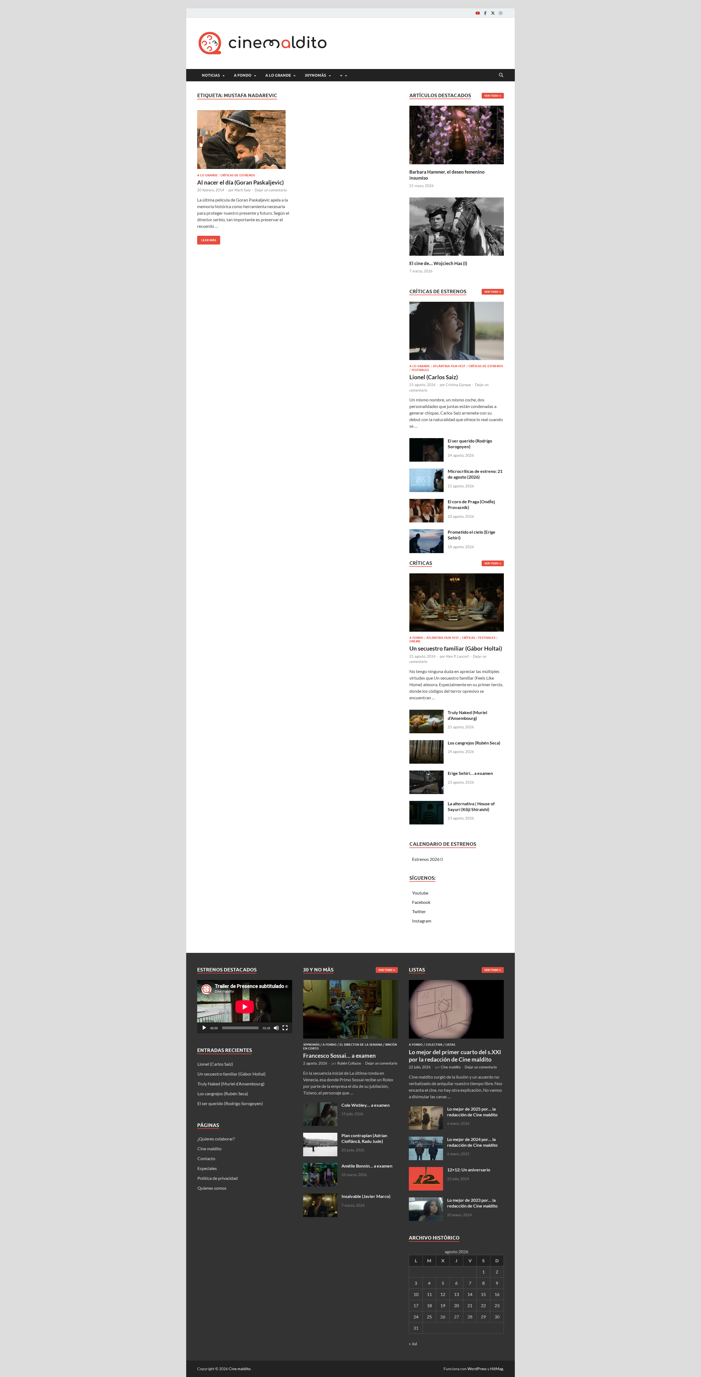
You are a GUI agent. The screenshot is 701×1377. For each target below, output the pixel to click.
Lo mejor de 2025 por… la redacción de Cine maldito (472, 1111)
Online (415, 641)
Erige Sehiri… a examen (470, 773)
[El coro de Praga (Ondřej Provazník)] (426, 502)
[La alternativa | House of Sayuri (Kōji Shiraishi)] (426, 804)
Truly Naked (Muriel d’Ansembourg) (467, 715)
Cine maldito (209, 1148)
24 (415, 1316)
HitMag (496, 1368)
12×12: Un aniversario (468, 1169)
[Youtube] (477, 13)
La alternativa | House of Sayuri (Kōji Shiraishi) (471, 806)
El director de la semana (361, 1045)
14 (469, 1294)
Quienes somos (211, 1188)
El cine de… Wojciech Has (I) (438, 263)
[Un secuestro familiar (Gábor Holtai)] (456, 604)
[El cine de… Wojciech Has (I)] (456, 225)
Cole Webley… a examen (365, 1105)
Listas (450, 1045)
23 (497, 1305)
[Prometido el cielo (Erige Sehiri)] (426, 532)
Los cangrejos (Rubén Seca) (474, 742)
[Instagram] (500, 13)
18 (429, 1305)
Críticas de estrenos (237, 175)
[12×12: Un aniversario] (426, 1170)
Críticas (468, 638)
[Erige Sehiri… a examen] (426, 773)
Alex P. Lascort (457, 656)
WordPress (477, 1368)
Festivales (420, 370)
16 (497, 1294)
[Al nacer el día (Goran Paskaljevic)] (244, 139)
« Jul (413, 1343)
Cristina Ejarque (458, 385)
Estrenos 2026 (425, 859)
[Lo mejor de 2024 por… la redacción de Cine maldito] (426, 1139)
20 (456, 1305)
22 (483, 1305)
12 (442, 1294)
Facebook (421, 902)
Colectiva (434, 1045)
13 (456, 1294)
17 (415, 1305)
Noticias (211, 75)
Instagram (421, 920)
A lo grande (278, 75)
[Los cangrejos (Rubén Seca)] (426, 743)
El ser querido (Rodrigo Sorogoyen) (470, 443)
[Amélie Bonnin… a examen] (320, 1166)
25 (429, 1316)
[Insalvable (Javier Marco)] (320, 1196)
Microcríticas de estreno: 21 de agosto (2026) (475, 473)
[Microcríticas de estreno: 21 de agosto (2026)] (426, 471)
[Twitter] (493, 13)
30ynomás (315, 75)
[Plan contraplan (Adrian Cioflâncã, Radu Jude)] (320, 1136)
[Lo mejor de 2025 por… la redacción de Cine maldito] (426, 1109)
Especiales (207, 1168)
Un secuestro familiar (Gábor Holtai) (455, 648)
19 (442, 1305)
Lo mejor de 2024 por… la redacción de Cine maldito (472, 1142)
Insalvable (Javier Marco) (365, 1196)
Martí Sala (242, 190)
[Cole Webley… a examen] (320, 1105)
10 (415, 1294)
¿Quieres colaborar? (216, 1138)
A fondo (242, 75)
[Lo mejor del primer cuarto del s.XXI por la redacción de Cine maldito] (456, 983)
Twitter (419, 911)
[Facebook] (485, 13)
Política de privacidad (217, 1178)
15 (483, 1294)
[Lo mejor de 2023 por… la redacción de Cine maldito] (426, 1200)
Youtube (420, 892)
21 (469, 1305)
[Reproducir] (204, 1028)
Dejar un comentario (271, 190)
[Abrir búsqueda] (501, 75)
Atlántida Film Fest (449, 366)
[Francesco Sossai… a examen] (350, 983)
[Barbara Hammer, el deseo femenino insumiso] (456, 134)
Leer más (206, 239)
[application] (244, 1006)
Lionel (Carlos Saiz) (433, 376)
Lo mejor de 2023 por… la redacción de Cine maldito (472, 1202)
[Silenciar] (276, 1028)
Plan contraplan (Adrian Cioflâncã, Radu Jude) (364, 1138)
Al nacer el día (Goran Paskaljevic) (240, 182)
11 (429, 1294)
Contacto (206, 1158)
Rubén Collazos (349, 1063)
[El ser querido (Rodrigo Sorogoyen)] (426, 441)
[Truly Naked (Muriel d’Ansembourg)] (426, 712)
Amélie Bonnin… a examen (366, 1165)
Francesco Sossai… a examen (339, 1055)
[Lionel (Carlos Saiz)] (456, 332)
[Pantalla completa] (285, 1028)
